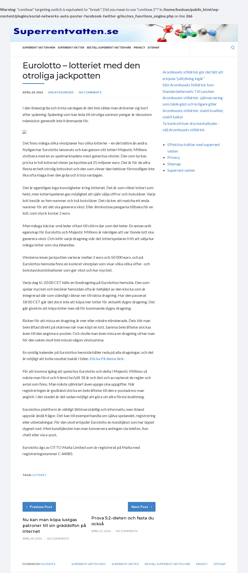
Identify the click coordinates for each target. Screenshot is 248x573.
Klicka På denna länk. (107, 358)
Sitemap (153, 47)
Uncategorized (61, 92)
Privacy (139, 47)
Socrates (48, 564)
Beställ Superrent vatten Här (109, 47)
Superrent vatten (71, 47)
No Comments (90, 92)
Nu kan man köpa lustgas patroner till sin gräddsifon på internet (54, 525)
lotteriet (39, 475)
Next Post (140, 507)
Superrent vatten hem (39, 47)
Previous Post (41, 507)
